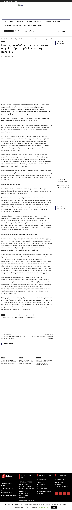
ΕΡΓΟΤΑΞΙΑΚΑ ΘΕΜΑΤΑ (26, 489)
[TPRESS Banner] (63, 365)
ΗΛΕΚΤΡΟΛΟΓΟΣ (24, 484)
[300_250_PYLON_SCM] (64, 415)
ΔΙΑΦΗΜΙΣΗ (59, 484)
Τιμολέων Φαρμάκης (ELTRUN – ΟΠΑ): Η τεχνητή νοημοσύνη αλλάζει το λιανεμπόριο (26, 362)
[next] (50, 31)
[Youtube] (67, 1)
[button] (59, 31)
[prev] (47, 31)
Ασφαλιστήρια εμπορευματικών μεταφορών (12, 317)
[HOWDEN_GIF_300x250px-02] (63, 381)
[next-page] (5, 369)
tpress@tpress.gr (11, 495)
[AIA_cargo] (64, 444)
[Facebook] (60, 1)
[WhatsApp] (29, 61)
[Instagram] (63, 1)
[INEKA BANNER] (63, 398)
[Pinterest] (25, 61)
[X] (21, 61)
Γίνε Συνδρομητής (62, 185)
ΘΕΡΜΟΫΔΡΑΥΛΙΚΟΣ (25, 482)
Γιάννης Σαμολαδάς (30, 317)
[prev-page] (2, 369)
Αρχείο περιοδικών (63, 187)
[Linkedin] (65, 1)
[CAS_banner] (64, 459)
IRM (7, 315)
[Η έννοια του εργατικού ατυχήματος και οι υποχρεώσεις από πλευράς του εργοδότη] (9, 353)
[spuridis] (63, 349)
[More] (34, 61)
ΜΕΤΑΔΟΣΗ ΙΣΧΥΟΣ (25, 486)
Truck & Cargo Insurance (27, 315)
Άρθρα (8, 39)
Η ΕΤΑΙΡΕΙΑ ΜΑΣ (60, 480)
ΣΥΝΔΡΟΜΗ (59, 482)
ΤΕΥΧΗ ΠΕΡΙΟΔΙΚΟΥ (61, 486)
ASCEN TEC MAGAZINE (26, 500)
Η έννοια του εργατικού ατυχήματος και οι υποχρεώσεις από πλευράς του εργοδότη (9, 362)
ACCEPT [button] (54, 507)
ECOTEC (22, 498)
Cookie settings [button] (43, 507)
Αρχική (3, 39)
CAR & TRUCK (23, 495)
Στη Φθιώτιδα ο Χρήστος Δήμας (24, 31)
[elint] (64, 429)
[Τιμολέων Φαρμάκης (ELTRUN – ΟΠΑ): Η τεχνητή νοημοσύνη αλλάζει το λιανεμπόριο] (27, 353)
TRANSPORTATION (14, 315)
